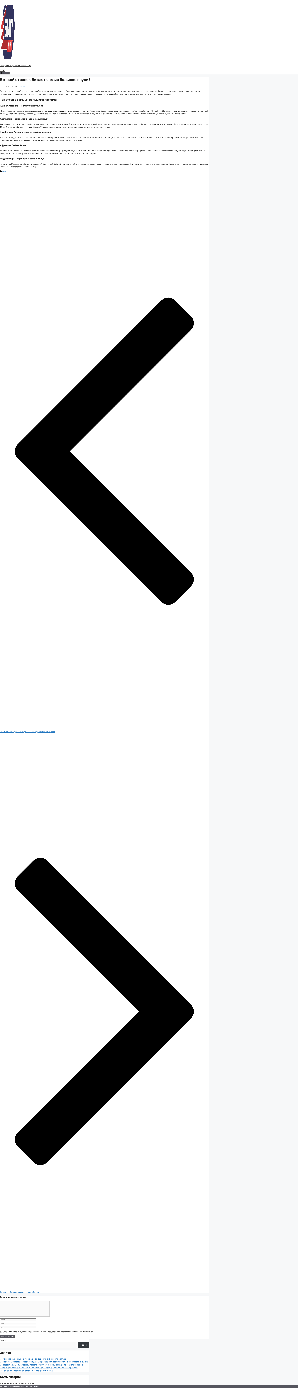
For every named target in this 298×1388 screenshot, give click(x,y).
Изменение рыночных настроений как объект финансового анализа (33, 1359)
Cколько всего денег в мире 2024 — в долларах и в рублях (27, 731)
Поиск (3, 1340)
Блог (4, 171)
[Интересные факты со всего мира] (7, 61)
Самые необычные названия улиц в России (20, 1292)
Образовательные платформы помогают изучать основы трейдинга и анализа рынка (41, 1365)
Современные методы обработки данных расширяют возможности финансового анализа (44, 1362)
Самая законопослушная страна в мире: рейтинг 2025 (26, 1371)
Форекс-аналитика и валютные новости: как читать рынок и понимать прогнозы (39, 1368)
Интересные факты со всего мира (15, 65)
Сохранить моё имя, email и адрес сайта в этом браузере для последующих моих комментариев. (48, 1332)
